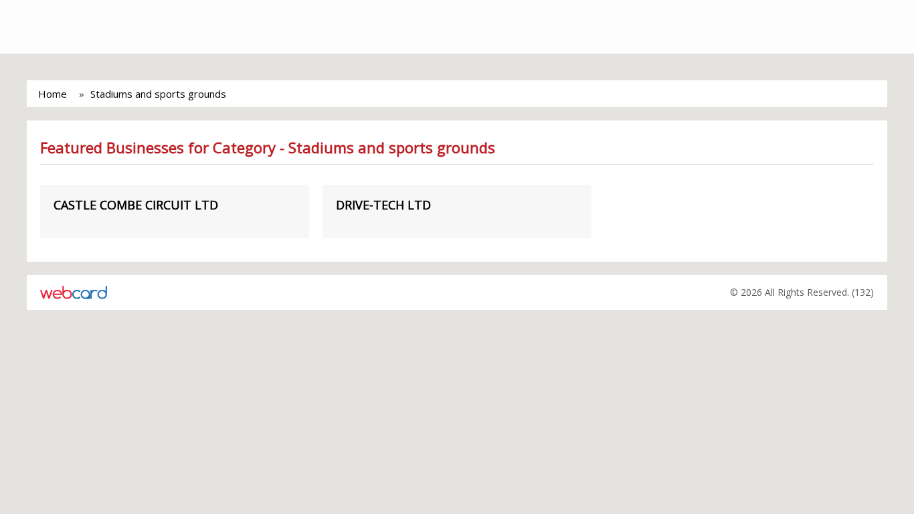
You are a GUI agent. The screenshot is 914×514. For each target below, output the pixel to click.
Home (52, 93)
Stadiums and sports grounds (158, 93)
